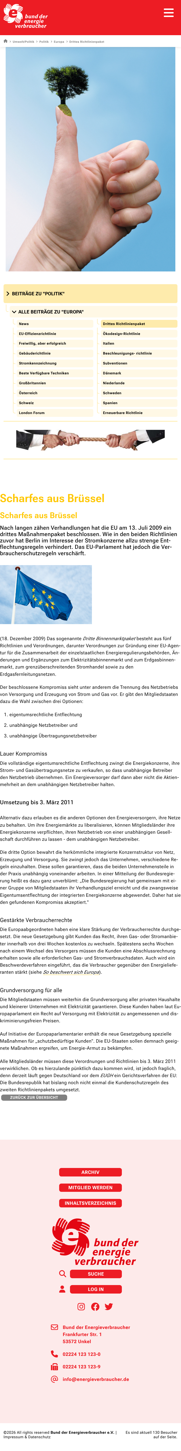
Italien (108, 343)
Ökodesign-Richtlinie (121, 334)
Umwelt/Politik (23, 41)
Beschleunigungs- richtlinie (127, 353)
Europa (59, 41)
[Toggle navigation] (168, 13)
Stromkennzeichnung (38, 363)
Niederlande (114, 383)
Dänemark (112, 373)
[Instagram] (81, 1306)
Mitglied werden (90, 1187)
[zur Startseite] (26, 16)
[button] (36, 294)
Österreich (28, 393)
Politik (44, 41)
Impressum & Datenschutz (27, 1437)
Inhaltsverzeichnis (90, 1203)
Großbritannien (32, 383)
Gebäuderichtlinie (35, 353)
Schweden (112, 393)
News (24, 324)
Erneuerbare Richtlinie (123, 413)
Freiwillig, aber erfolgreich (42, 343)
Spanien (110, 403)
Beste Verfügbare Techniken (44, 373)
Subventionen (115, 363)
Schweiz (26, 403)
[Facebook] (95, 1306)
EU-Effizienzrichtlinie (37, 334)
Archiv (90, 1172)
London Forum (32, 413)
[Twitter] (109, 1306)
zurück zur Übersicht (34, 1097)
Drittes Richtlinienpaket (124, 324)
